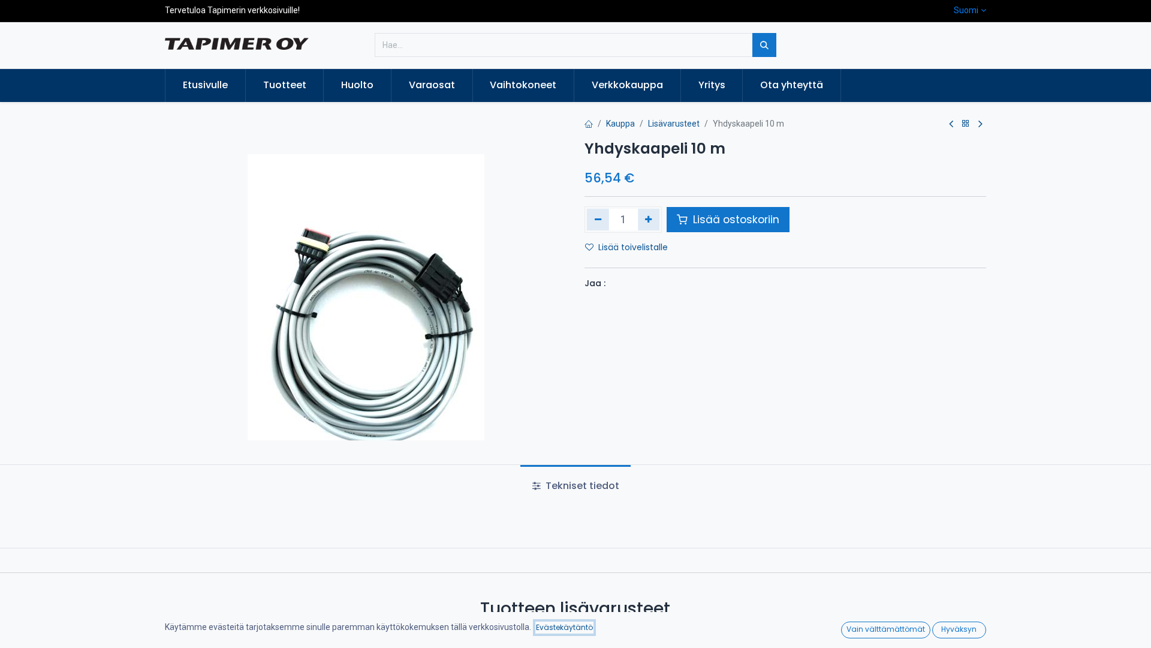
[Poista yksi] (598, 219)
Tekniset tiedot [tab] (581, 486)
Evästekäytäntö (564, 627)
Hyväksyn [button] (959, 629)
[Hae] (764, 45)
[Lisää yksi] (649, 219)
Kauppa (620, 123)
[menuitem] (205, 85)
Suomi (966, 10)
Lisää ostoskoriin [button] (734, 219)
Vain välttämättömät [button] (885, 629)
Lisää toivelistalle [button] (633, 247)
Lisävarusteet (674, 123)
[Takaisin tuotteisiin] (966, 124)
